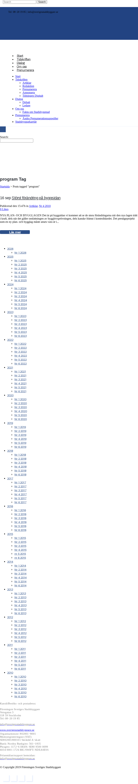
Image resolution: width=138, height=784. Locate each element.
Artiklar (33, 205)
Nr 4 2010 (45, 205)
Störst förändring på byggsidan (36, 198)
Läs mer (15, 232)
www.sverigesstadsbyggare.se (17, 730)
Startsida (5, 186)
